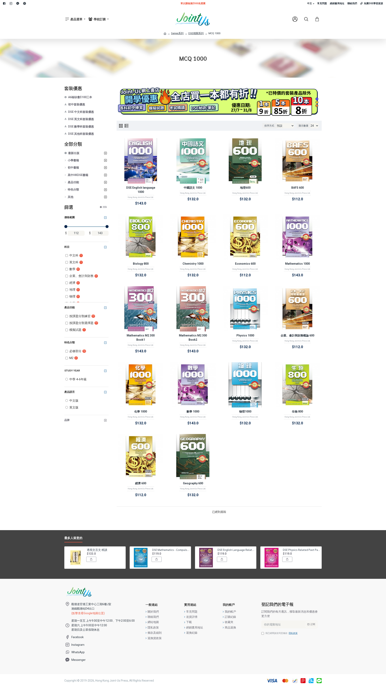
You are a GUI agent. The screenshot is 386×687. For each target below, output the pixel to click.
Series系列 (177, 33)
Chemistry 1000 (193, 263)
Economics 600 (245, 263)
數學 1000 (193, 411)
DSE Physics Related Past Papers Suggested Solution (301, 549)
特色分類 (69, 342)
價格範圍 (69, 217)
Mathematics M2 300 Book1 (141, 337)
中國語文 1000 (193, 187)
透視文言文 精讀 (97, 549)
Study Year (72, 370)
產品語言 (69, 391)
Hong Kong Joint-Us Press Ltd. (141, 197)
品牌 (67, 420)
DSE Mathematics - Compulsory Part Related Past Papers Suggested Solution (171, 549)
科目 (67, 246)
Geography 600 (193, 483)
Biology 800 (141, 263)
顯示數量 (303, 125)
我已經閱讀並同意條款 (281, 633)
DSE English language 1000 (140, 189)
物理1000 (245, 411)
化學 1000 (140, 411)
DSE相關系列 (196, 33)
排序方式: (269, 125)
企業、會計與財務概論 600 (297, 335)
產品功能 (69, 307)
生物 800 (297, 411)
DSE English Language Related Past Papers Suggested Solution (236, 549)
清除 (105, 207)
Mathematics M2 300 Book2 (193, 337)
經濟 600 (140, 483)
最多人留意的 (73, 538)
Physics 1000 (245, 335)
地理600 (245, 187)
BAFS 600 (297, 187)
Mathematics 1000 (297, 263)
